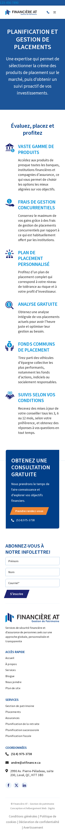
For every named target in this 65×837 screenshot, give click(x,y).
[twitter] (16, 785)
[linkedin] (24, 785)
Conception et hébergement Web (28, 808)
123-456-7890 (9, 3)
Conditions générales (23, 816)
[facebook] (8, 785)
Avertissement (33, 827)
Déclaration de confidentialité (39, 822)
